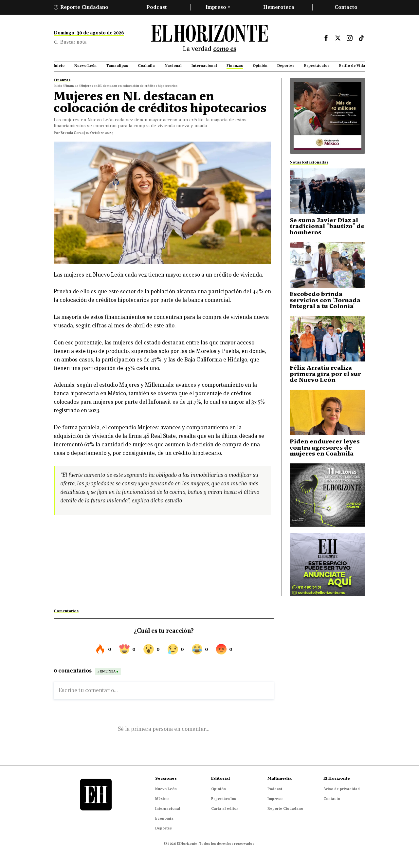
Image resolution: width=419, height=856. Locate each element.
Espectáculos (223, 798)
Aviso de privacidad (341, 789)
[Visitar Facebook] (326, 38)
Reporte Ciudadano (82, 7)
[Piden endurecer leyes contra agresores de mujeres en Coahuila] (327, 412)
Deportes (163, 828)
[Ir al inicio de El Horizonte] (209, 38)
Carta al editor (224, 808)
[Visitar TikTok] (361, 38)
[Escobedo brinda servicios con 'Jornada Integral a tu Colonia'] (327, 265)
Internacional (167, 808)
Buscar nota (73, 42)
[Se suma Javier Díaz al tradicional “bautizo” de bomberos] (327, 191)
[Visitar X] (338, 38)
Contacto (346, 7)
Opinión (218, 789)
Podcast (156, 7)
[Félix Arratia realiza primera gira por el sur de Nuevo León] (327, 338)
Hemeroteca (278, 7)
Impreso (218, 7)
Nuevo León (166, 789)
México (162, 798)
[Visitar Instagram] (350, 38)
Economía (164, 818)
